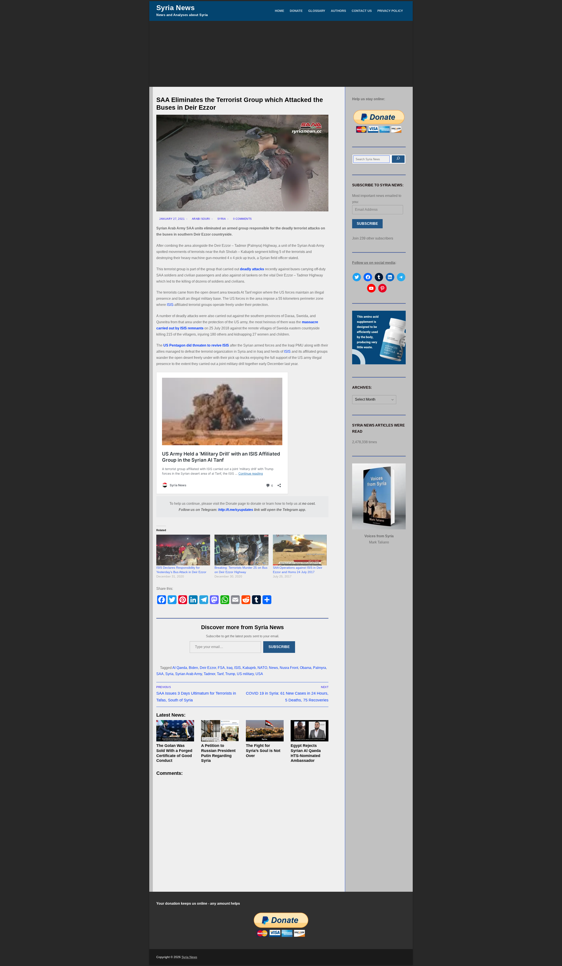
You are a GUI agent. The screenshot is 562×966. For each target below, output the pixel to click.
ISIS (170, 305)
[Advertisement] (281, 54)
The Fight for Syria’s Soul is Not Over (263, 750)
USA (259, 674)
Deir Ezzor (208, 668)
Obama (305, 668)
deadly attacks (252, 269)
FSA (221, 668)
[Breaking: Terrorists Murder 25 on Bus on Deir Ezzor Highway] (241, 550)
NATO (262, 668)
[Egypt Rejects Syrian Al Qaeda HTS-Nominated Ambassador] (309, 730)
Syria (221, 219)
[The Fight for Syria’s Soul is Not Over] (265, 730)
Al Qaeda (179, 668)
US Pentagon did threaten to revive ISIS (196, 345)
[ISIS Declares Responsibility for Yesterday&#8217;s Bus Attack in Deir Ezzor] (183, 550)
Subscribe (279, 647)
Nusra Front (289, 668)
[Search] (398, 159)
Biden (193, 668)
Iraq (229, 668)
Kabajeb (249, 668)
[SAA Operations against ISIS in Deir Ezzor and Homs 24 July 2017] (300, 550)
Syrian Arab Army (188, 674)
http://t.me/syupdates (235, 510)
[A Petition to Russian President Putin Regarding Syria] (220, 730)
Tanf (220, 674)
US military (245, 674)
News (273, 668)
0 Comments (242, 219)
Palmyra (319, 668)
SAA (160, 674)
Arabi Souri (200, 219)
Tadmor (209, 674)
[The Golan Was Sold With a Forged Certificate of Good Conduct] (175, 730)
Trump (230, 674)
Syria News (175, 8)
